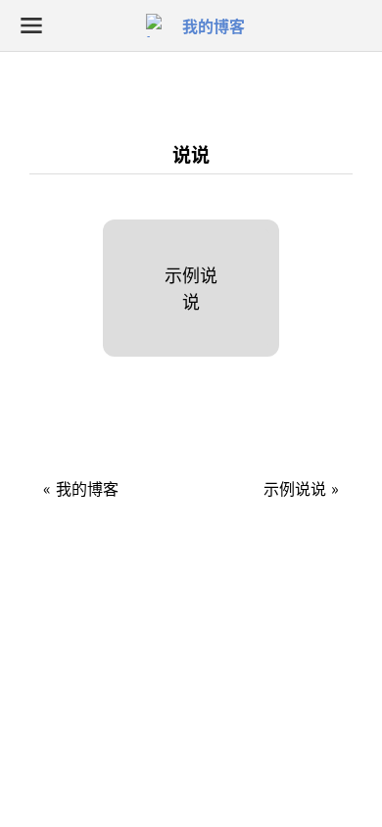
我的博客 (213, 25)
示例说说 (191, 288)
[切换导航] (31, 25)
